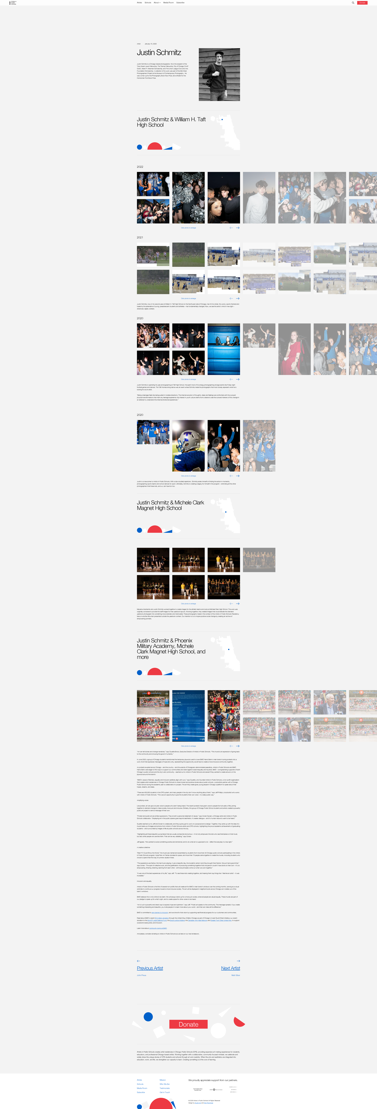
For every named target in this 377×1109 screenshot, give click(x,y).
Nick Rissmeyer (208, 1103)
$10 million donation (162, 918)
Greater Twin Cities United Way (221, 920)
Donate (362, 2)
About (156, 2)
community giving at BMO (158, 928)
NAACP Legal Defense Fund (157, 920)
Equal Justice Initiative (177, 920)
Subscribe (180, 2)
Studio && (198, 1103)
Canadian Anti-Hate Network (197, 920)
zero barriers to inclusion (160, 912)
